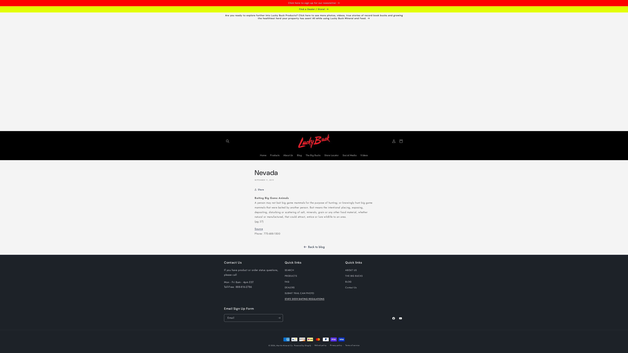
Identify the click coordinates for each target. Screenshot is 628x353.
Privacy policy (336, 345)
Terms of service (352, 345)
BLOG (348, 281)
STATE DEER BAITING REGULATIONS (304, 299)
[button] (227, 141)
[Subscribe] (279, 318)
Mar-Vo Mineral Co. (284, 345)
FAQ (287, 281)
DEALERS (290, 287)
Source (259, 229)
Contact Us (351, 287)
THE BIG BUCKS (354, 275)
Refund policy (321, 345)
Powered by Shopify (302, 345)
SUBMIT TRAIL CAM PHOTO (299, 293)
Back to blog (316, 247)
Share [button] (261, 189)
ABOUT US (351, 270)
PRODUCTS (291, 275)
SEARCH (289, 270)
